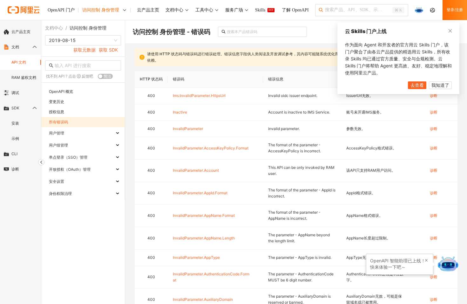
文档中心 (54, 28)
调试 (15, 92)
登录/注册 (455, 10)
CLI (14, 153)
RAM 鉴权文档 (23, 77)
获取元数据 (84, 49)
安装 (15, 123)
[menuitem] (20, 31)
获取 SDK (108, 49)
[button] (426, 260)
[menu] (20, 100)
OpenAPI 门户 (61, 10)
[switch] (105, 76)
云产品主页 (20, 31)
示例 (15, 138)
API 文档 (18, 62)
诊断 (15, 169)
